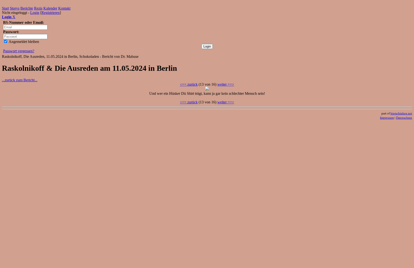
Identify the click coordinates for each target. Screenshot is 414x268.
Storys (14, 8)
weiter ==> (225, 84)
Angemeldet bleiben (23, 42)
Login (34, 13)
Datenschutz (404, 117)
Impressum (387, 117)
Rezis (38, 8)
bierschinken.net (401, 113)
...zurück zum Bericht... (19, 80)
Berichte (26, 8)
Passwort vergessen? (18, 51)
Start (5, 8)
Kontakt (64, 8)
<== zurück (189, 84)
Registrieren (50, 13)
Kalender (50, 8)
